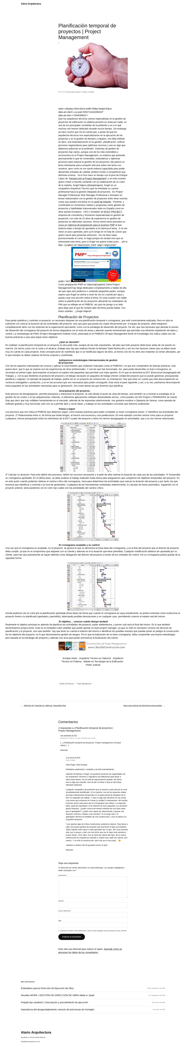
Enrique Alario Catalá (73, 92)
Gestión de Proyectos (67, 684)
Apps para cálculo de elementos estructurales (142, 705)
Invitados (91, 92)
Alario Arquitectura (31, 3)
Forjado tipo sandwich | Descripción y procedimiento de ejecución (54, 1002)
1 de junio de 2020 (159, 1009)
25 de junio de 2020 (158, 1002)
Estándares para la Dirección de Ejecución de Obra (47, 988)
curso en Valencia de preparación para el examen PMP (86, 225)
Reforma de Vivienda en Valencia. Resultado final (45, 705)
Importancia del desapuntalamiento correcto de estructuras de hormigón (57, 1009)
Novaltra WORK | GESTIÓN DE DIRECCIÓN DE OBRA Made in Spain (58, 995)
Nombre (61, 901)
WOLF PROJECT (113, 211)
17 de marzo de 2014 (73, 757)
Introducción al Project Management (87, 178)
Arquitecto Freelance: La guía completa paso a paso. (78, 738)
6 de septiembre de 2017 (68, 735)
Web (59, 921)
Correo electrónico (64, 911)
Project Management (84, 684)
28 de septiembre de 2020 (156, 988)
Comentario (62, 875)
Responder (64, 750)
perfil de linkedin (102, 201)
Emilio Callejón (71, 760)
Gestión (84, 92)
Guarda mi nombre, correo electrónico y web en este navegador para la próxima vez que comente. (93, 931)
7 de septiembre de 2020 (156, 995)
